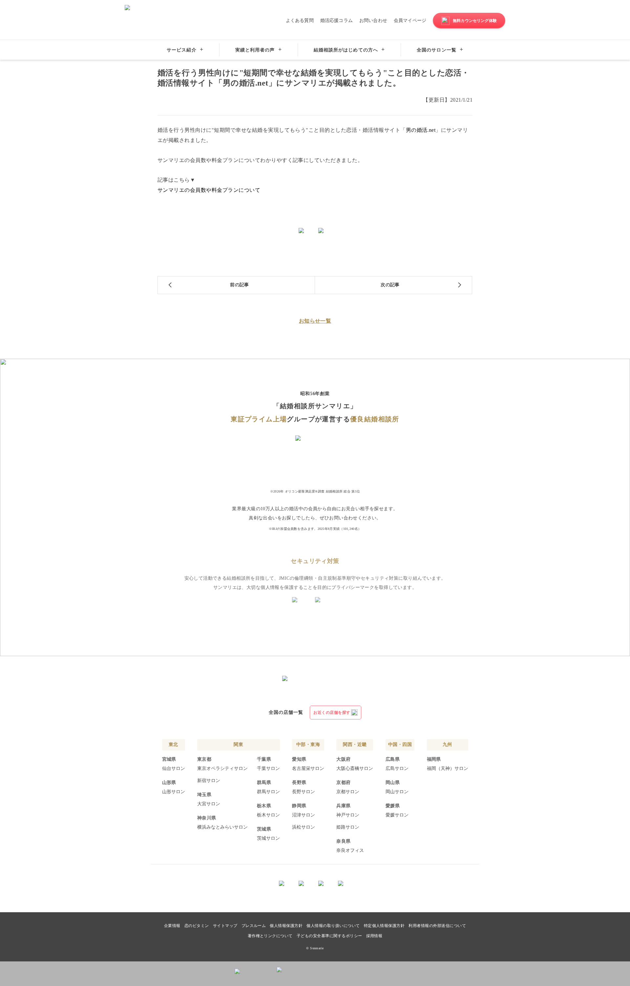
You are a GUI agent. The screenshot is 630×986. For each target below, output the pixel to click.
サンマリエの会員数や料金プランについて (209, 190)
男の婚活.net (421, 130)
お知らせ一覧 (315, 321)
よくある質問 (300, 20)
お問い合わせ (373, 20)
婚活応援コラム (336, 20)
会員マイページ (410, 20)
